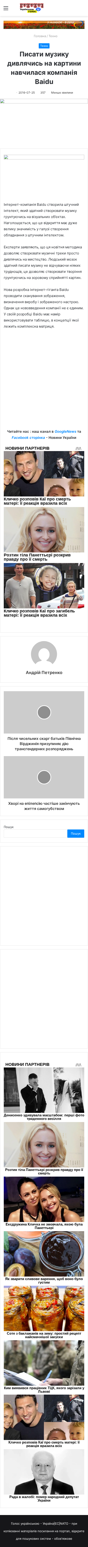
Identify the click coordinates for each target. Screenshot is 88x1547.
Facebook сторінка (28, 437)
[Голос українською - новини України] (31, 8)
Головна (39, 36)
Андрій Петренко (44, 672)
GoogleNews (65, 431)
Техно (53, 36)
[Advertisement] (44, 382)
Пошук (9, 827)
